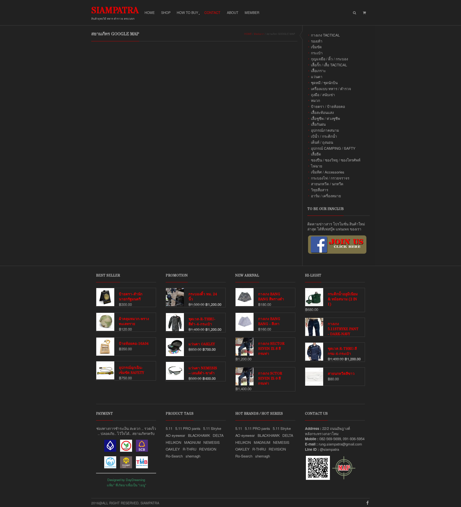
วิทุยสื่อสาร (319, 189)
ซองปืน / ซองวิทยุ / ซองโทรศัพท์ (335, 159)
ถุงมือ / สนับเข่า (323, 94)
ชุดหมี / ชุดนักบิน (324, 82)
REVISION (207, 448)
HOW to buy (187, 12)
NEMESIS (211, 442)
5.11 (169, 428)
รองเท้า (316, 40)
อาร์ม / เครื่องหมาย (326, 195)
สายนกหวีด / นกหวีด (327, 183)
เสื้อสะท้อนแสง (322, 112)
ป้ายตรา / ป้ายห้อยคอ (328, 106)
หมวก (315, 100)
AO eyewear (175, 435)
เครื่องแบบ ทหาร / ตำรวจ (331, 88)
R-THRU (189, 448)
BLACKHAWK (199, 435)
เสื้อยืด (316, 153)
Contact (212, 12)
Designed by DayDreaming (126, 479)
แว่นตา (316, 76)
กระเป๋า (317, 52)
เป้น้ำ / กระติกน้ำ (324, 136)
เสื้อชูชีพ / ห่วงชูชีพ (325, 118)
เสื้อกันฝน (318, 124)
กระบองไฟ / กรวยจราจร (330, 177)
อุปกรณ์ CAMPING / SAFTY (333, 148)
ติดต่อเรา (259, 34)
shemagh (193, 455)
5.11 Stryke (212, 428)
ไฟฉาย (316, 165)
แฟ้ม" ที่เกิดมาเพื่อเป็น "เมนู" (126, 485)
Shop (165, 12)
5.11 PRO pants (187, 428)
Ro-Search (174, 455)
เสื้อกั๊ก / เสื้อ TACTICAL (329, 64)
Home (150, 12)
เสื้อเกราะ (318, 70)
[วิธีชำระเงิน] (110, 450)
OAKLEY (173, 448)
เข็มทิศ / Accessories (327, 171)
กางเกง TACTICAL (325, 34)
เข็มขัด (316, 46)
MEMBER (252, 12)
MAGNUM (192, 442)
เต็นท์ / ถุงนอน (322, 142)
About (232, 12)
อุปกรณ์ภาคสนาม (325, 130)
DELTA (218, 435)
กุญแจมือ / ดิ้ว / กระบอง (329, 58)
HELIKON (173, 442)
